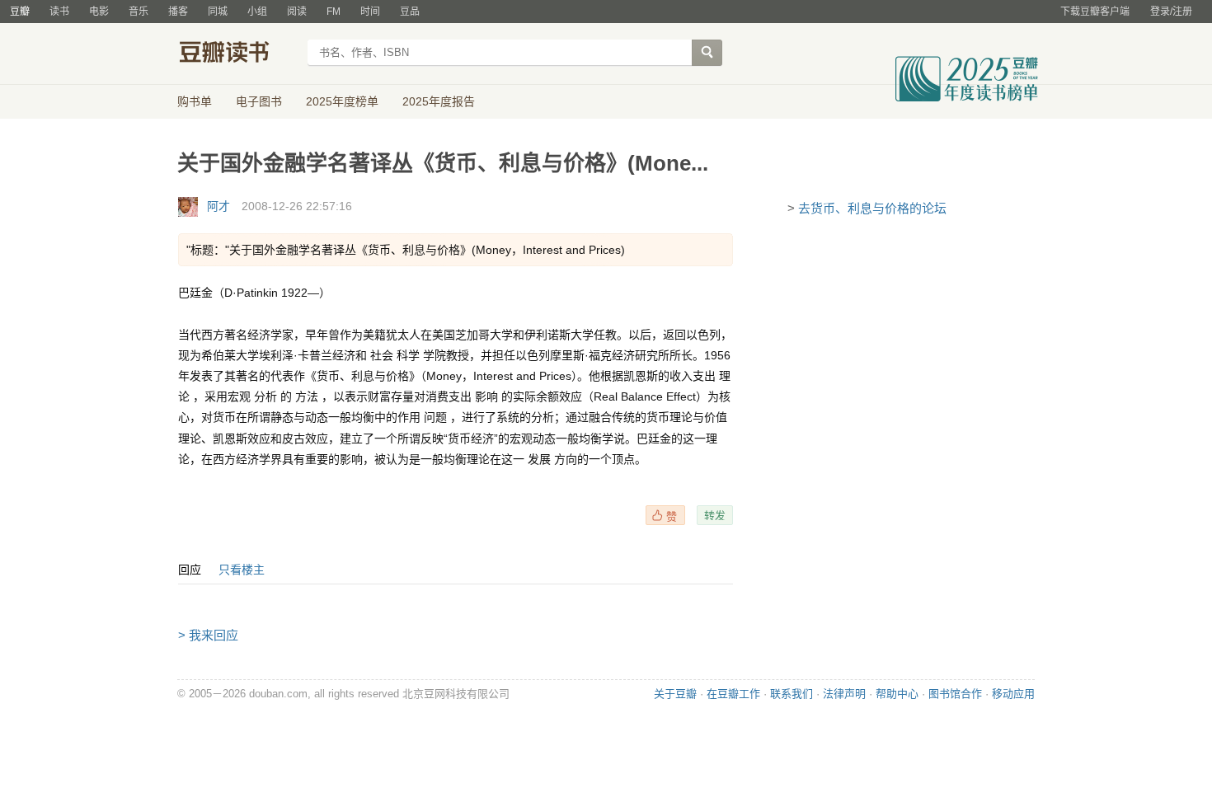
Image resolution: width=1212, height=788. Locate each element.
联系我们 (791, 693)
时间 (370, 11)
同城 (218, 11)
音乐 (138, 11)
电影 (99, 11)
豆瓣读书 (237, 54)
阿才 (218, 206)
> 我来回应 (208, 635)
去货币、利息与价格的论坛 (872, 208)
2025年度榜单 (342, 101)
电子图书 (259, 101)
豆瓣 (20, 11)
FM (333, 11)
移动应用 (1013, 693)
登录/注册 (1171, 11)
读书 (59, 11)
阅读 (297, 11)
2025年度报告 (438, 101)
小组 (257, 11)
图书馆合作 (955, 693)
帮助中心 (897, 693)
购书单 (194, 101)
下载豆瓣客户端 (1095, 11)
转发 (715, 515)
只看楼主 (241, 569)
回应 (189, 569)
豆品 (410, 11)
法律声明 (844, 693)
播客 (178, 11)
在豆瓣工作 (733, 693)
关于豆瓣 (675, 693)
